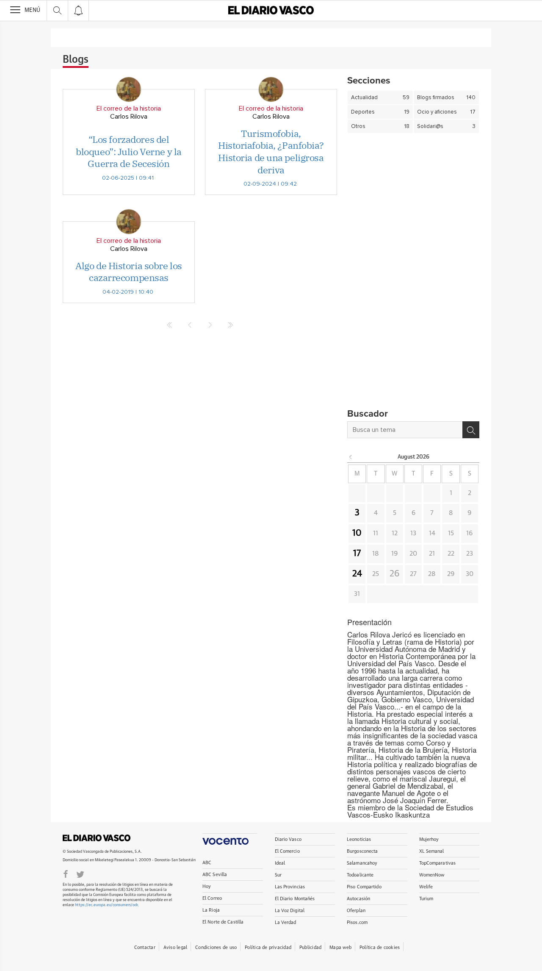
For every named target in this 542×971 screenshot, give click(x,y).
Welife (426, 887)
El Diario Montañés (295, 898)
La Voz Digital (290, 910)
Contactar (144, 947)
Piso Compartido (364, 887)
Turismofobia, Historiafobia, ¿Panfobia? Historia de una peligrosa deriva (271, 151)
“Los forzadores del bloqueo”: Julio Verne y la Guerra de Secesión (129, 151)
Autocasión (358, 898)
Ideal (280, 863)
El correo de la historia (129, 108)
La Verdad (285, 922)
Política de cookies (379, 947)
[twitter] (80, 873)
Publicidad (310, 947)
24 (357, 574)
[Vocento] (229, 839)
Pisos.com (357, 922)
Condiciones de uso (216, 947)
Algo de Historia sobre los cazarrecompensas (128, 271)
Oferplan (356, 910)
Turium (426, 898)
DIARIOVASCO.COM (96, 838)
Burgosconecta (362, 851)
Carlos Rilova (128, 116)
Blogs (75, 60)
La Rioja (211, 910)
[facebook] (66, 873)
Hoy (206, 886)
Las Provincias (290, 887)
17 (357, 553)
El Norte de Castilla (222, 922)
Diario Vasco (288, 839)
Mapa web (340, 947)
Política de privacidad (268, 947)
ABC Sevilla (214, 874)
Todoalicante (360, 875)
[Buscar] (470, 429)
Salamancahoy (362, 863)
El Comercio (287, 851)
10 (357, 533)
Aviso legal (175, 947)
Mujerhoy (429, 839)
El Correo (212, 898)
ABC (206, 862)
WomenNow (432, 875)
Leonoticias (359, 839)
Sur (278, 875)
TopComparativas (437, 863)
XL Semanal (431, 851)
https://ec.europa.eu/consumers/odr (106, 905)
